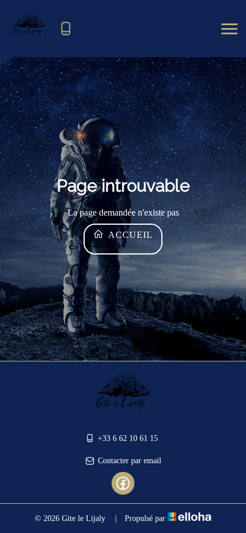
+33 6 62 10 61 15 (128, 438)
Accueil (129, 235)
